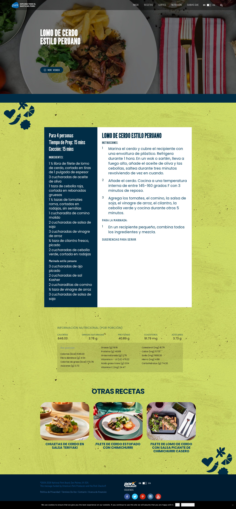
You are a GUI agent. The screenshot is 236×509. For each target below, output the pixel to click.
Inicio (136, 5)
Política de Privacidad (50, 492)
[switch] (209, 5)
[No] (232, 505)
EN (214, 5)
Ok (177, 505)
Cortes (162, 5)
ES (204, 5)
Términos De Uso (69, 492)
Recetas (148, 5)
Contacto (82, 492)
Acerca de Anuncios (97, 492)
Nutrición (176, 5)
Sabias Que (193, 5)
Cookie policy (188, 505)
